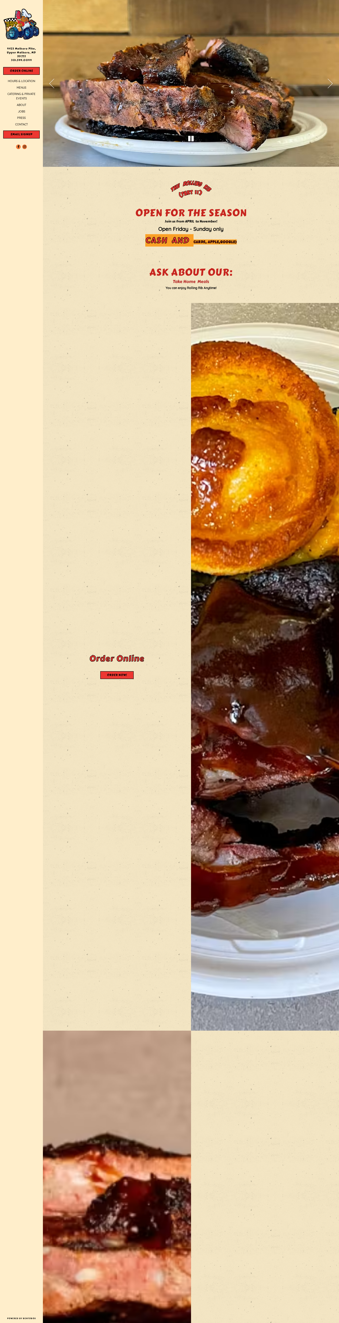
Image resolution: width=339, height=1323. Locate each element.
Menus (21, 87)
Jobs (21, 111)
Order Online (25, 70)
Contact (21, 124)
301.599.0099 (21, 60)
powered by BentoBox (25, 1318)
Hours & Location (21, 81)
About (21, 105)
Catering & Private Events (21, 96)
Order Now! (120, 675)
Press (21, 118)
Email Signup (21, 134)
